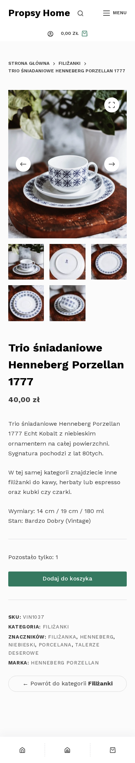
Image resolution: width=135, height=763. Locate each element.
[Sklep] (67, 749)
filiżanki (19, 482)
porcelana (55, 645)
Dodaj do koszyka (67, 578)
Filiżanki (56, 627)
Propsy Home (39, 12)
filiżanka (62, 637)
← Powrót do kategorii (67, 683)
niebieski (21, 645)
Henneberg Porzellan (65, 663)
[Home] (22, 749)
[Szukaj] (80, 13)
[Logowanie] (50, 34)
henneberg (97, 637)
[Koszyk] (112, 749)
